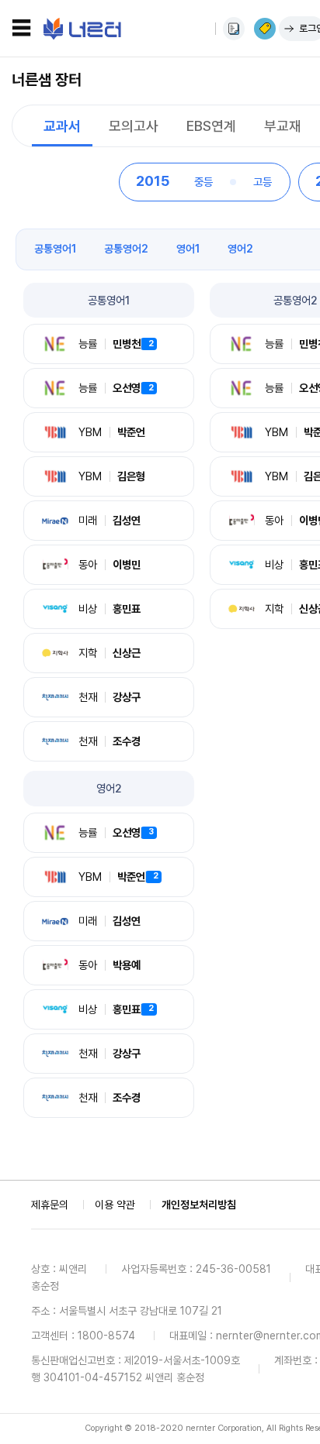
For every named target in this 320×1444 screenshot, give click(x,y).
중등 (203, 181)
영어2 (240, 248)
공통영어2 (126, 248)
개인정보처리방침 (199, 1204)
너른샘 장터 (47, 79)
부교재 (282, 126)
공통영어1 (55, 248)
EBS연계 (211, 126)
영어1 (188, 248)
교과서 (62, 126)
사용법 (234, 28)
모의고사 (133, 126)
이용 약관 (115, 1204)
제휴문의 (49, 1204)
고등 (262, 181)
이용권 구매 (265, 29)
